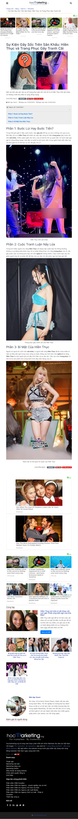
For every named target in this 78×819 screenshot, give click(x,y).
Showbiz (31, 9)
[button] (69, 109)
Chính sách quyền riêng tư (15, 773)
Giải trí (23, 9)
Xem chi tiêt (46, 632)
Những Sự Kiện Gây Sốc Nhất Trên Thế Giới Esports (61, 655)
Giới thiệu (9, 775)
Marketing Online (12, 768)
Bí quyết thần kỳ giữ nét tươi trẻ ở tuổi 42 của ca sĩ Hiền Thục (16, 655)
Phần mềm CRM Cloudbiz (15, 783)
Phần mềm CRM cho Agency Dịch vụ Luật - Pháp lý (24, 792)
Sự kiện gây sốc (38, 98)
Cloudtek (9, 794)
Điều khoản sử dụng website (16, 771)
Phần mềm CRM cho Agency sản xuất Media (22, 790)
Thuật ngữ (10, 761)
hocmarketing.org (40, 815)
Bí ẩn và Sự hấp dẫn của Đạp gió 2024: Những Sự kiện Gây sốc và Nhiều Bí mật (17, 681)
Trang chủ (9, 9)
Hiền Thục (30, 98)
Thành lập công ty (12, 797)
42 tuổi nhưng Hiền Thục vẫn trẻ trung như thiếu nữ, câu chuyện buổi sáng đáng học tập (39, 656)
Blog (17, 9)
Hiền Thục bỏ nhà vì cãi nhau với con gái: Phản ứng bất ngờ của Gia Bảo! (55, 613)
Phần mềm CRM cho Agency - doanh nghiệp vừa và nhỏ (26, 785)
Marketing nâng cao (13, 766)
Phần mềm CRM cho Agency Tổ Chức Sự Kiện (22, 788)
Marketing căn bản (13, 764)
